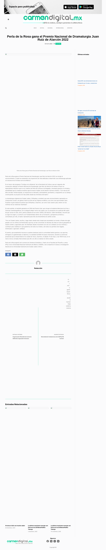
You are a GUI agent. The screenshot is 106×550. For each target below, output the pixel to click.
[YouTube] (58, 541)
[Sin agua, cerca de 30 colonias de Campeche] (89, 98)
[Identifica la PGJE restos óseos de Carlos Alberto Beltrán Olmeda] (89, 122)
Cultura (58, 43)
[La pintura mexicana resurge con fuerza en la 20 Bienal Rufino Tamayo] (38, 465)
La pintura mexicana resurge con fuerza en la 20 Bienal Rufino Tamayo (38, 527)
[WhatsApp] (22, 254)
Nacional (50, 28)
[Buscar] (6, 28)
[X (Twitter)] (15, 254)
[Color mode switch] (8, 19)
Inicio (35, 28)
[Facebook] (8, 254)
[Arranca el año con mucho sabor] (15, 465)
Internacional (60, 28)
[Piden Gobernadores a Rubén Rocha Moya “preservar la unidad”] (89, 140)
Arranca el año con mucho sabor (15, 525)
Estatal (42, 28)
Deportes (69, 28)
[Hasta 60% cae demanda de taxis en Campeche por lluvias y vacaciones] (89, 68)
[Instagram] (55, 541)
